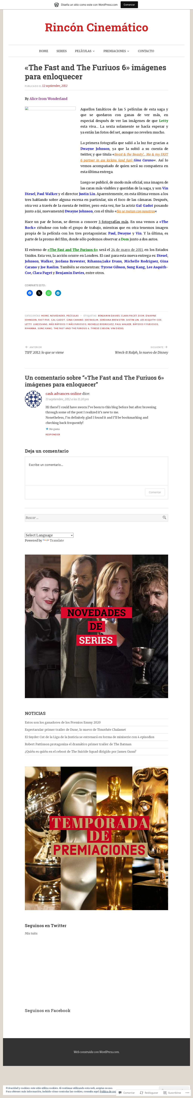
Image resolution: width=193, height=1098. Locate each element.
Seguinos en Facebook (47, 1010)
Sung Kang (45, 328)
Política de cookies (110, 1091)
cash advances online (63, 393)
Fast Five (44, 320)
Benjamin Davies (109, 315)
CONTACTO (146, 51)
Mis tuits (31, 933)
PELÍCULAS (83, 51)
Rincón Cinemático (96, 26)
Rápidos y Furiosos (145, 324)
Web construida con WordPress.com (96, 1052)
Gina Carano (75, 320)
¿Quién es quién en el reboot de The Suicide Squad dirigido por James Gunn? (80, 751)
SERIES (62, 51)
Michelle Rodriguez (101, 324)
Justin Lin (132, 320)
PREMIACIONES (114, 51)
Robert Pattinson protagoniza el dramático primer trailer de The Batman (78, 744)
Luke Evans (40, 324)
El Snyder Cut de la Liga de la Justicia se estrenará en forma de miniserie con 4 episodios (89, 737)
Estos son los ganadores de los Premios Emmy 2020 (63, 722)
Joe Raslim (92, 320)
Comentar (155, 492)
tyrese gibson (100, 328)
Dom (141, 315)
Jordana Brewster (112, 320)
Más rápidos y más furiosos (67, 324)
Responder (53, 434)
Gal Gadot (58, 320)
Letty (28, 324)
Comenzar (129, 4)
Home (45, 315)
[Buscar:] (96, 518)
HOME (43, 51)
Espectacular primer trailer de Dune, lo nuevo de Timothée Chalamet (75, 729)
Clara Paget (129, 315)
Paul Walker (123, 324)
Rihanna (30, 328)
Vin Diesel (117, 328)
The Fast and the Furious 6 (71, 328)
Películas (73, 315)
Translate (57, 540)
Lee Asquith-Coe (151, 320)
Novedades (57, 315)
